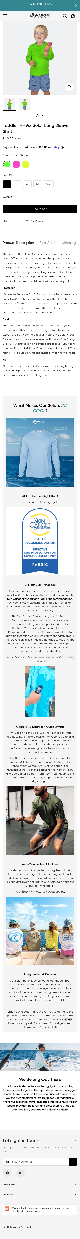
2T (7, 184)
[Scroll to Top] (73, 1219)
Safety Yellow (25, 164)
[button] (73, 16)
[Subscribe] (73, 1162)
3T (17, 184)
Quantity (8, 196)
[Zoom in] (69, 87)
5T (37, 184)
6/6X (49, 184)
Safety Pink (16, 164)
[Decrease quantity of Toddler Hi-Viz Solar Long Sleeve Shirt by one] (21, 197)
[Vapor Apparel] (40, 16)
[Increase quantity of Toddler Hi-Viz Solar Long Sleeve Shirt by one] (72, 197)
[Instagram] (20, 1173)
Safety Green (7, 164)
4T (27, 184)
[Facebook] (7, 1173)
